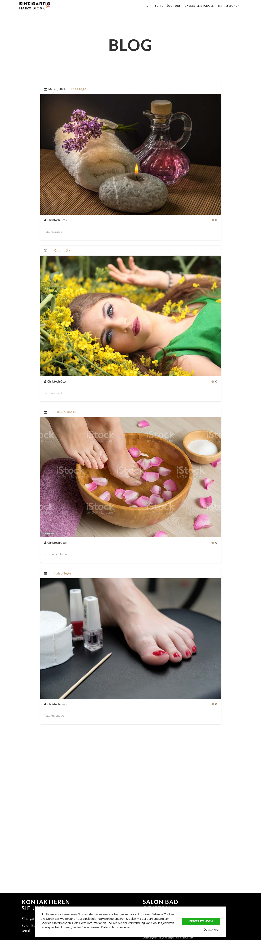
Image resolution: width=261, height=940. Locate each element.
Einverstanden (201, 921)
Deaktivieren (212, 929)
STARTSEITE (155, 5)
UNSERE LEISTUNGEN (199, 5)
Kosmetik (62, 250)
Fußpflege (62, 573)
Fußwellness (65, 412)
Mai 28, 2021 (56, 89)
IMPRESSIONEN (229, 5)
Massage (79, 89)
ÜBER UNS (174, 5)
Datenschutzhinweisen (116, 927)
